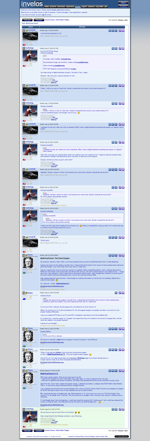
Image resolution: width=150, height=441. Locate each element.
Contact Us (71, 436)
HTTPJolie (80, 358)
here (53, 79)
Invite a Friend (100, 436)
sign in (44, 15)
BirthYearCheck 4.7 (62, 283)
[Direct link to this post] (120, 31)
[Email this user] (113, 31)
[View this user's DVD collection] (116, 31)
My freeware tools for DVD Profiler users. (52, 286)
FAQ (106, 436)
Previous (121, 20)
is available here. (82, 62)
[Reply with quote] (123, 31)
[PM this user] (109, 31)
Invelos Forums (50, 20)
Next (126, 20)
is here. (73, 69)
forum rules (56, 10)
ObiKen (30, 293)
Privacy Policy (80, 436)
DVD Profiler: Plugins (62, 20)
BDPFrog (53, 82)
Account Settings (90, 436)
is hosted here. (66, 59)
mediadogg (29, 48)
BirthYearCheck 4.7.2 (49, 374)
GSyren (30, 255)
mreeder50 (31, 30)
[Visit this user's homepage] (116, 49)
